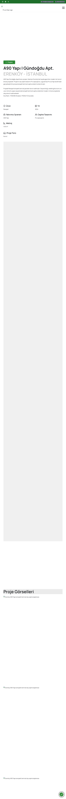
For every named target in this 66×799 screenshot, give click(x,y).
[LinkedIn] (5, 2)
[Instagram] (2, 2)
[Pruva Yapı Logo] (7, 8)
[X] (8, 2)
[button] (63, 8)
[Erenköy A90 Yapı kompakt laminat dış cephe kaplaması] (33, 640)
